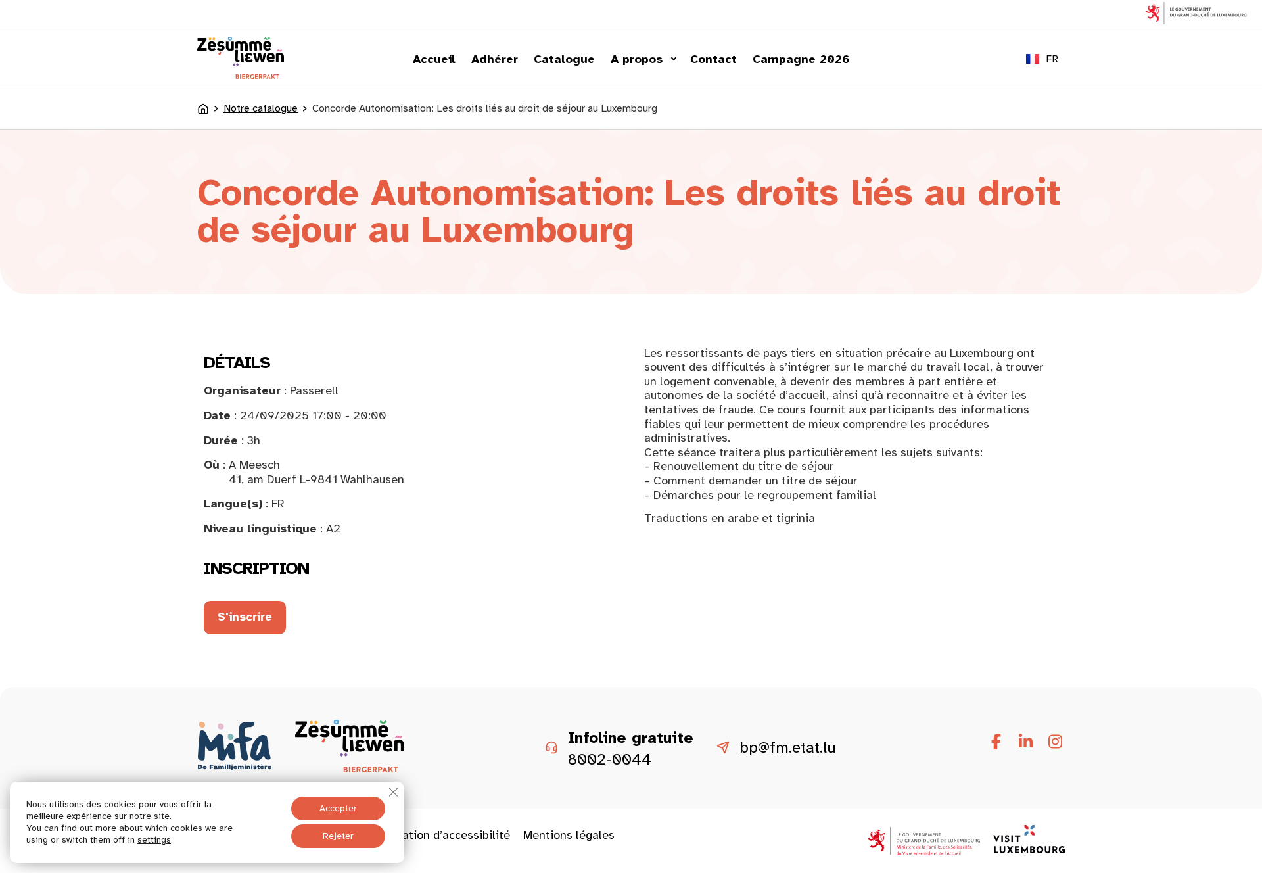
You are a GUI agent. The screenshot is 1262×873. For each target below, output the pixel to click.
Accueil (434, 59)
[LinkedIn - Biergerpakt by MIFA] (1025, 742)
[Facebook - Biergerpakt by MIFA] (996, 742)
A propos (637, 59)
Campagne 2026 (801, 59)
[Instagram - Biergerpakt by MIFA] (1055, 742)
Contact (713, 59)
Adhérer (494, 59)
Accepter (338, 808)
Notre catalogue (260, 109)
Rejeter (338, 835)
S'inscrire (245, 616)
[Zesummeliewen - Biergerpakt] (240, 75)
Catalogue (564, 59)
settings (154, 839)
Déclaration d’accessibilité (438, 835)
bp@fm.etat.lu (787, 748)
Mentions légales (569, 835)
